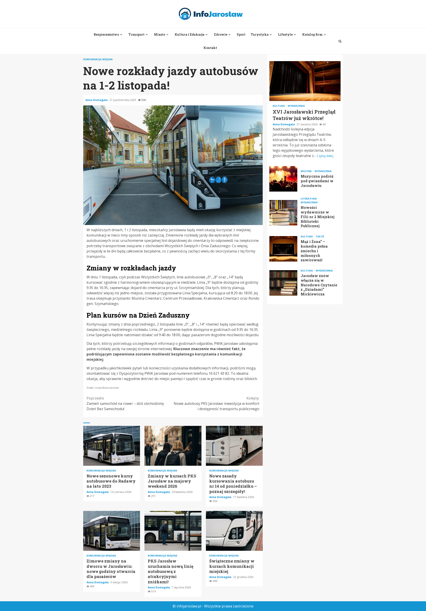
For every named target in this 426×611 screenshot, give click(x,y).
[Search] (340, 41)
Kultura (279, 106)
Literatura (309, 198)
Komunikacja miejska (98, 59)
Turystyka (259, 34)
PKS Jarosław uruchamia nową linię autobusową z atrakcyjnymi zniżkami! (172, 531)
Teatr (320, 236)
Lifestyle (285, 34)
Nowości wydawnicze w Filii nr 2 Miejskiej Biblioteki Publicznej (283, 212)
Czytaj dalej (325, 156)
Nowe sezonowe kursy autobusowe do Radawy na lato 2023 (111, 446)
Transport (136, 34)
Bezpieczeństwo (106, 34)
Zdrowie (220, 34)
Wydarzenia (296, 106)
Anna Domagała (96, 100)
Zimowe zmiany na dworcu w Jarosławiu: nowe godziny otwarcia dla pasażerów (111, 531)
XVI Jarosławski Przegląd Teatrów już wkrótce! (305, 81)
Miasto (159, 34)
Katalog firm (312, 34)
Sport (241, 34)
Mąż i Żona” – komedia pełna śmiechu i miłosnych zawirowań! (283, 249)
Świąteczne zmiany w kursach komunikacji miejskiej (234, 531)
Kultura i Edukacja (189, 34)
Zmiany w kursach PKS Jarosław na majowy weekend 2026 (172, 446)
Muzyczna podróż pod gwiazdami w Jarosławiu (283, 179)
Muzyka (306, 171)
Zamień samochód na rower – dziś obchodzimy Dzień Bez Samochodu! (125, 403)
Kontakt (210, 48)
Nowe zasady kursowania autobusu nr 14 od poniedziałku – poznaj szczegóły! (234, 446)
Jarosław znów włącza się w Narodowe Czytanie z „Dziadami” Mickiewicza (283, 283)
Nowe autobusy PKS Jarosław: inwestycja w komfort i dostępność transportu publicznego (216, 403)
